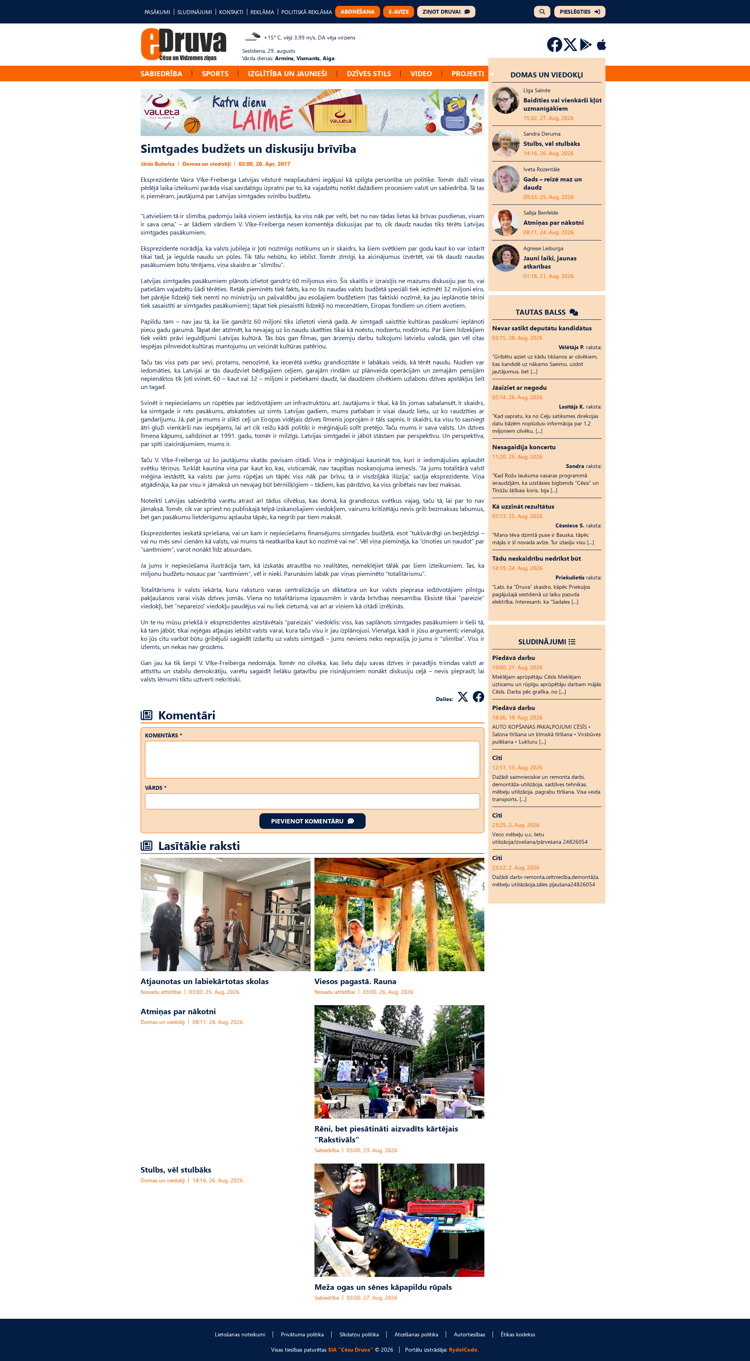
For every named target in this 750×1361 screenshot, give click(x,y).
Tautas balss (542, 312)
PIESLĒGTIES (575, 11)
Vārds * (155, 787)
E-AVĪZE (399, 11)
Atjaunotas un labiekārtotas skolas (205, 980)
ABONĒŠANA (358, 11)
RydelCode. (464, 1349)
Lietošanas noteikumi (240, 1334)
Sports (215, 73)
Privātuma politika (302, 1334)
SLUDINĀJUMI (194, 12)
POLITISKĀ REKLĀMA (306, 12)
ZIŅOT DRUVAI (442, 11)
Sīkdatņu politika (359, 1334)
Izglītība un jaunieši (287, 73)
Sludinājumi (542, 641)
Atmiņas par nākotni (178, 1010)
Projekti (468, 73)
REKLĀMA (262, 12)
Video (421, 73)
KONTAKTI (231, 12)
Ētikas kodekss (518, 1334)
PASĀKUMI (157, 12)
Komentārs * (163, 735)
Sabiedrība (161, 73)
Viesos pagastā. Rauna (355, 980)
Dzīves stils (369, 73)
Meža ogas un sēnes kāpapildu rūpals (383, 1286)
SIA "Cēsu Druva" (350, 1349)
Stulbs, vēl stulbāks (176, 1169)
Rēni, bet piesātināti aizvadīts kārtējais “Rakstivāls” (386, 1133)
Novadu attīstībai (161, 991)
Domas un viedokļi (206, 163)
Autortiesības (469, 1334)
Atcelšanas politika (416, 1334)
